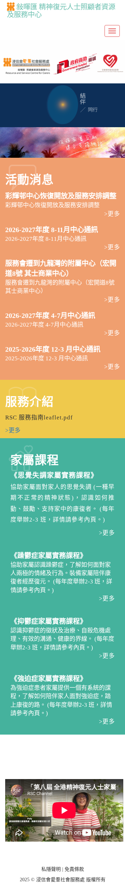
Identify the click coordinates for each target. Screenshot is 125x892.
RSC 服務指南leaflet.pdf (39, 417)
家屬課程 (34, 460)
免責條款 (74, 869)
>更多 (112, 214)
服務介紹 (29, 401)
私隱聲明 (51, 869)
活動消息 (29, 179)
